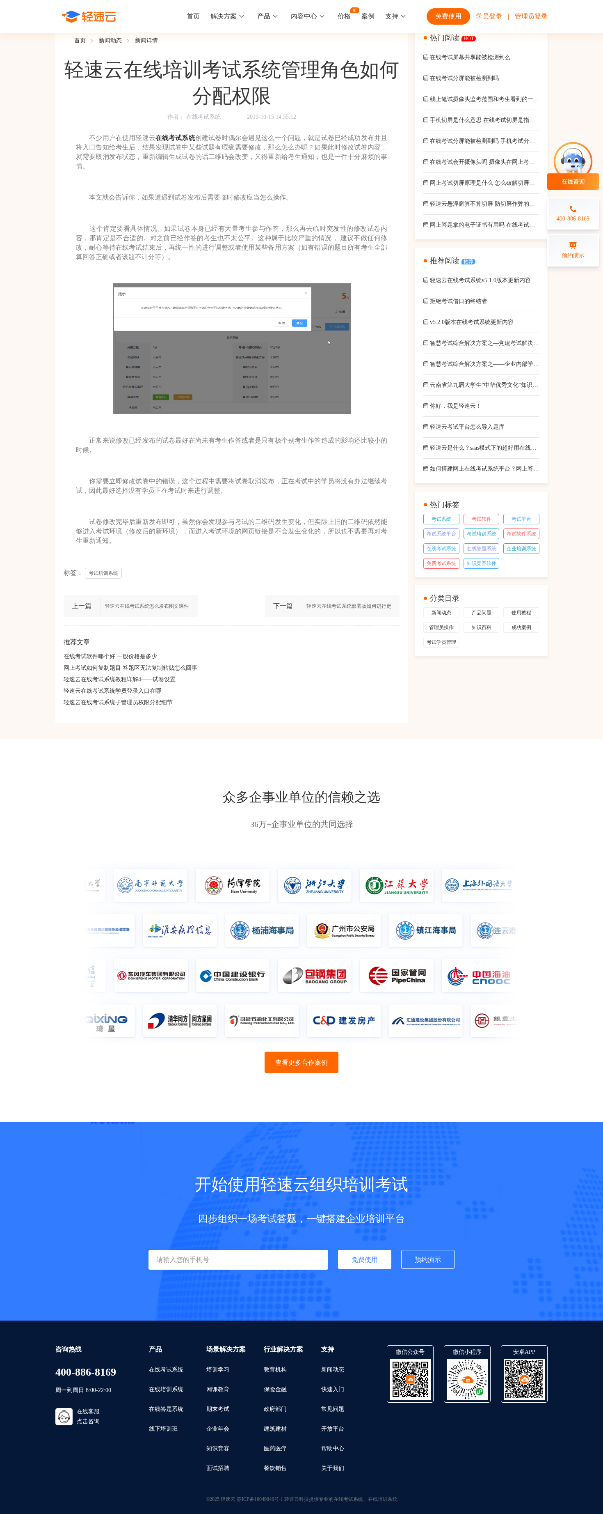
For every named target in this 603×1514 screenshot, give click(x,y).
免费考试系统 (441, 563)
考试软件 (481, 519)
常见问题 (332, 1409)
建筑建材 (275, 1429)
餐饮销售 (275, 1468)
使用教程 (521, 613)
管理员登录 (531, 16)
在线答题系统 (481, 548)
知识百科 (481, 627)
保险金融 (275, 1389)
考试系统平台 (441, 534)
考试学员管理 (441, 642)
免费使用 (448, 16)
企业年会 (217, 1429)
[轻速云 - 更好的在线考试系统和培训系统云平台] (89, 16)
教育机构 (275, 1370)
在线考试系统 (203, 117)
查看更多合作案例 (301, 1062)
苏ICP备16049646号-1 (260, 1499)
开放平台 (332, 1429)
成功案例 (521, 627)
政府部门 (275, 1409)
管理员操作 (441, 627)
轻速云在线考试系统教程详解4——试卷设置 (120, 679)
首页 (193, 16)
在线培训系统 (166, 1389)
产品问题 (481, 613)
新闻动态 (110, 40)
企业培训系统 (521, 548)
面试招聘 (217, 1468)
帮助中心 (332, 1448)
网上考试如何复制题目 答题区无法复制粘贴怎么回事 (130, 668)
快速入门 (332, 1389)
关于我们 (332, 1468)
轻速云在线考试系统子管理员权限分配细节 (118, 702)
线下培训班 (163, 1429)
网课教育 (217, 1389)
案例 (368, 16)
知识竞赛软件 (481, 563)
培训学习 (217, 1370)
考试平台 (521, 519)
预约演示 (428, 1259)
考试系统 (441, 519)
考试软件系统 (521, 534)
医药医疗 (275, 1448)
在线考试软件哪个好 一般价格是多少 (110, 656)
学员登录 (489, 16)
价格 (344, 16)
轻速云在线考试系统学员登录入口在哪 (112, 691)
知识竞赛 (217, 1448)
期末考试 (217, 1409)
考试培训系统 (481, 534)
